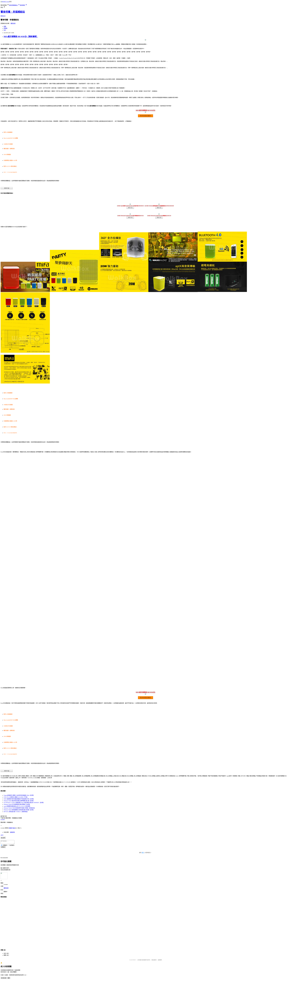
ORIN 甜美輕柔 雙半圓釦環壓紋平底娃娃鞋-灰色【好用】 (19, 799)
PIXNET (134, 959)
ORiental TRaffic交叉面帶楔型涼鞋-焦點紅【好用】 (17, 804)
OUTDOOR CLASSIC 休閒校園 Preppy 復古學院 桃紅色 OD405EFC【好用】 (24, 802)
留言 (14, 828)
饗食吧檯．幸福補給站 (13, 11)
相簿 (5, 26)
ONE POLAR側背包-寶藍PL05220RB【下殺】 (16, 797)
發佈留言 (3, 847)
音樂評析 (12, 832)
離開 (9, 978)
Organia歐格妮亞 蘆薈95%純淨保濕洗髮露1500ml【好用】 (19, 795)
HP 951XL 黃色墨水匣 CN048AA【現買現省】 (16, 811)
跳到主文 (3, 16)
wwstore (3, 819)
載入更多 (3, 837)
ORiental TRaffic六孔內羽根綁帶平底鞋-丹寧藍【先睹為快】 (19, 808)
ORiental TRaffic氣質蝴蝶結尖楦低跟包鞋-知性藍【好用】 (19, 809)
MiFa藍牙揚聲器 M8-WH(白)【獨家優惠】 (21, 36)
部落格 (5, 28)
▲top (2, 835)
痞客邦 (11, 828)
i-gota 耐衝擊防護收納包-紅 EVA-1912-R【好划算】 (17, 806)
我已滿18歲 (3, 978)
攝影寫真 (13, 23)
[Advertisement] (145, 922)
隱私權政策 (154, 959)
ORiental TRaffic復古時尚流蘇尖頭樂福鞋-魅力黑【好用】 (19, 800)
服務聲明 (160, 959)
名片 (5, 30)
